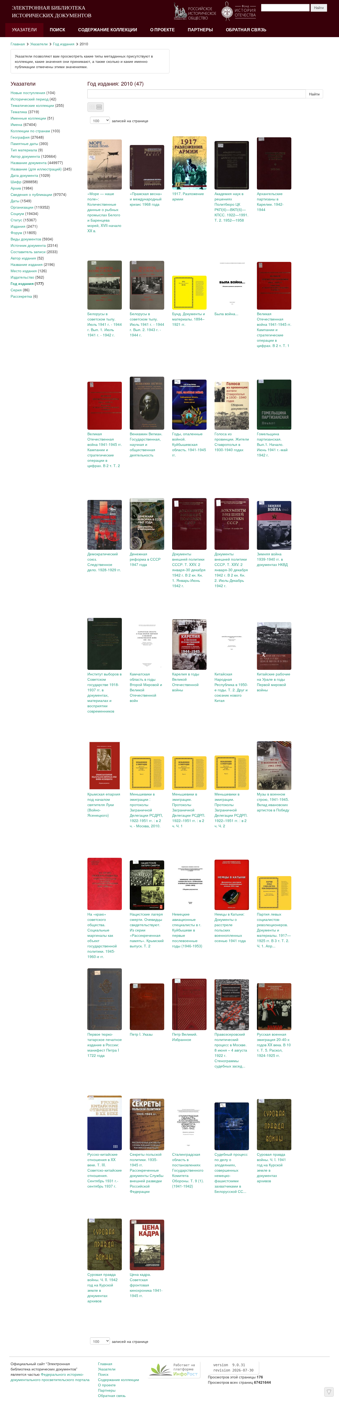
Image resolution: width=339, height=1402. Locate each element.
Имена (16, 124)
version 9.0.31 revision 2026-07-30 (233, 1367)
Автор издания (23, 258)
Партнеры (200, 30)
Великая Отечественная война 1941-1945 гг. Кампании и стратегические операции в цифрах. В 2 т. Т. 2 (104, 449)
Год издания (63, 43)
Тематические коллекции (32, 105)
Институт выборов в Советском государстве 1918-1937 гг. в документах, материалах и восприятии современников (104, 692)
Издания (18, 226)
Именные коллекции (28, 118)
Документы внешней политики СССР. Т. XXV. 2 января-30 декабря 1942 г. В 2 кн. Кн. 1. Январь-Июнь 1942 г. (189, 569)
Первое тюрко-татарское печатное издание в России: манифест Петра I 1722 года (104, 1044)
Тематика (19, 111)
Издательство (22, 277)
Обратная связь (246, 30)
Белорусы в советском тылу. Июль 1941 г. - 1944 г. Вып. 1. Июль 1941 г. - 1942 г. (104, 324)
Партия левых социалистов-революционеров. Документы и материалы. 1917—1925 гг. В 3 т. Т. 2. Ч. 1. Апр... (274, 929)
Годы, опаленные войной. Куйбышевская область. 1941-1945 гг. (189, 444)
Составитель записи (28, 251)
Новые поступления (28, 92)
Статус (16, 219)
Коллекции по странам (30, 130)
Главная (18, 43)
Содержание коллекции (107, 30)
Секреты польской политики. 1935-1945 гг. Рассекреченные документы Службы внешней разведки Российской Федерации (146, 1173)
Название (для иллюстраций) (36, 169)
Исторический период (29, 99)
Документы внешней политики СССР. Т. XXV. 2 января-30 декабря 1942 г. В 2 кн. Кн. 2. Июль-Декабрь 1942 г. (231, 569)
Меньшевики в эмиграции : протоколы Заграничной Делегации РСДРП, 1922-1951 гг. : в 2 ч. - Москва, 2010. (146, 809)
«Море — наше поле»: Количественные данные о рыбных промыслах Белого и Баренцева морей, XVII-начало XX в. (104, 212)
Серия (16, 289)
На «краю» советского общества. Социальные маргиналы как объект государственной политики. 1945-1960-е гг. (102, 935)
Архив (16, 188)
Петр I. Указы (141, 1034)
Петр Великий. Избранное (184, 1036)
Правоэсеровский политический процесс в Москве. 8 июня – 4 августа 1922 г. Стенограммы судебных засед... (231, 1050)
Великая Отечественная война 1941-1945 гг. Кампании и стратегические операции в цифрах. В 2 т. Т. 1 (274, 329)
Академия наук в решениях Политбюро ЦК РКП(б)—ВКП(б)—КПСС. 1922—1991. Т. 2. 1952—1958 (231, 207)
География (20, 137)
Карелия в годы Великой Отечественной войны (185, 681)
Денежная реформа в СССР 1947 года (145, 559)
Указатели (24, 30)
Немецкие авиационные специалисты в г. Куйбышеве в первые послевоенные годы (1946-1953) (187, 929)
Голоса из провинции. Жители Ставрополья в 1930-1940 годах (232, 441)
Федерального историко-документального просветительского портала (50, 1377)
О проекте (162, 30)
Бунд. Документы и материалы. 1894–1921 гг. (188, 319)
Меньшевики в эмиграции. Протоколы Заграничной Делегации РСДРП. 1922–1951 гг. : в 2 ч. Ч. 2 (231, 809)
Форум (16, 232)
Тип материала (24, 149)
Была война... (226, 313)
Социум (17, 213)
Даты (15, 200)
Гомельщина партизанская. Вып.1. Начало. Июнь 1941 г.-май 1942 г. (272, 444)
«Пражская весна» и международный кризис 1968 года (146, 199)
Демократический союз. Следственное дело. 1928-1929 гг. (104, 561)
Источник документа (28, 245)
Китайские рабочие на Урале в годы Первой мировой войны (273, 681)
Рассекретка (21, 296)
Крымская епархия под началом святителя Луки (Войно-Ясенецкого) (103, 804)
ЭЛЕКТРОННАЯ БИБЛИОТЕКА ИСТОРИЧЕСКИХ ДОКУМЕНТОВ (51, 11)
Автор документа (25, 156)
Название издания (27, 264)
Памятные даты (24, 143)
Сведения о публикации (31, 194)
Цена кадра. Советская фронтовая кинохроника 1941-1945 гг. (146, 1285)
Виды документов (26, 238)
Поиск (57, 30)
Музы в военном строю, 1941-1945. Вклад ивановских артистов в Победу (273, 801)
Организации (22, 207)
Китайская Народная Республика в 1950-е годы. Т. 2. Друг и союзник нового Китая (231, 687)
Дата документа (24, 175)
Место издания (24, 270)
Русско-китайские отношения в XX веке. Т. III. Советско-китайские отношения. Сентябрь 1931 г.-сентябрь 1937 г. (104, 1170)
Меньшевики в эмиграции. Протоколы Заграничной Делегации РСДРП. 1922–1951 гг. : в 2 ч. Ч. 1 (188, 809)
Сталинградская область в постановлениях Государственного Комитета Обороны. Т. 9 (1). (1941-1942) (188, 1170)
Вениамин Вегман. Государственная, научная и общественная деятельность (146, 444)
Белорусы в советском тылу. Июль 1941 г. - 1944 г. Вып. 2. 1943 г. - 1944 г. (147, 324)
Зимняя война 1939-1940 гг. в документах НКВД (272, 559)
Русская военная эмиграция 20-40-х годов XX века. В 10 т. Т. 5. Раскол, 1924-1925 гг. (274, 1044)
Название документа (29, 162)
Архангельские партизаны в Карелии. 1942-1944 (270, 201)
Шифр (16, 181)
